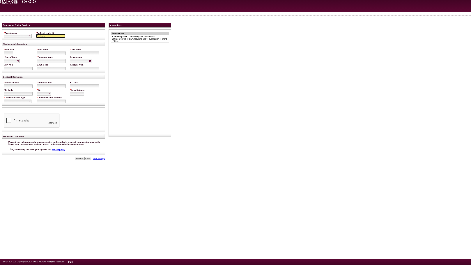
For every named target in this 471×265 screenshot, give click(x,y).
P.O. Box (74, 82)
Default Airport (78, 90)
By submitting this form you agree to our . (38, 150)
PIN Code (8, 90)
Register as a (11, 33)
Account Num (77, 65)
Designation (76, 57)
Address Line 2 (45, 82)
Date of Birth (11, 57)
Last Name (76, 49)
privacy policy (58, 150)
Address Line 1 (12, 82)
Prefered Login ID (45, 33)
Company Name (45, 57)
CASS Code (42, 65)
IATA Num (8, 65)
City (40, 90)
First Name (43, 49)
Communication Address (50, 97)
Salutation (10, 49)
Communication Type (15, 97)
